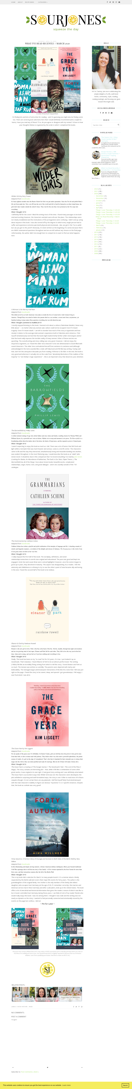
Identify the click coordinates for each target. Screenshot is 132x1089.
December (100, 196)
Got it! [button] (125, 1085)
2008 (96, 253)
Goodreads (26, 199)
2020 (96, 193)
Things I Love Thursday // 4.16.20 (108, 214)
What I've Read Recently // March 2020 (108, 218)
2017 (96, 235)
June (97, 203)
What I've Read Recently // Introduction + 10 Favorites (111, 169)
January (99, 230)
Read (31, 1006)
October (99, 201)
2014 (96, 239)
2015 (96, 237)
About (20, 2)
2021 (96, 191)
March (98, 225)
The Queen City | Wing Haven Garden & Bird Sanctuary (109, 139)
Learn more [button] (66, 1085)
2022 (96, 189)
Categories (42, 2)
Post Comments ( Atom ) (30, 1072)
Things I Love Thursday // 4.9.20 (107, 221)
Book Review (23, 1006)
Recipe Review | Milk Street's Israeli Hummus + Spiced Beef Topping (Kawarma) (110, 154)
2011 (96, 246)
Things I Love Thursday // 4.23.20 (108, 212)
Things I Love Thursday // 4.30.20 (108, 210)
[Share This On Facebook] (74, 1007)
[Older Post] (82, 1067)
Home (13, 2)
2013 (96, 242)
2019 (96, 232)
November (100, 198)
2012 (96, 244)
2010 (96, 249)
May (97, 205)
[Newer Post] (13, 1067)
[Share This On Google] (82, 1007)
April (98, 208)
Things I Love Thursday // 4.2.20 (107, 223)
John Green (78, 457)
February (99, 228)
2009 (96, 251)
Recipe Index (29, 2)
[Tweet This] (76, 1007)
